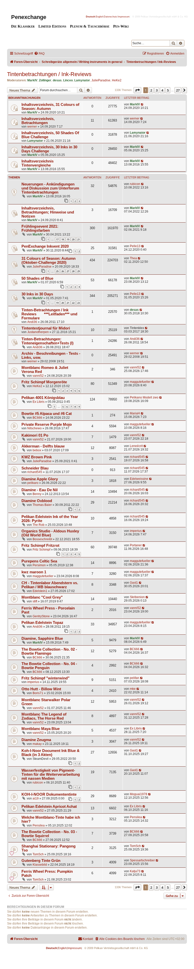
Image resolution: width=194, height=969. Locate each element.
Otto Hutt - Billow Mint (41, 689)
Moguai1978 (138, 794)
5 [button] (168, 90)
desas (57, 80)
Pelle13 (135, 246)
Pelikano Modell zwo (144, 397)
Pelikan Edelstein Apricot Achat (49, 807)
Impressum (124, 16)
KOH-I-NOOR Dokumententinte (49, 794)
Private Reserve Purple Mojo (46, 424)
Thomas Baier (42, 505)
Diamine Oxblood (36, 501)
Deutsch (90, 16)
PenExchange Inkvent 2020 (45, 246)
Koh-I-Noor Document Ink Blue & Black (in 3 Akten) (50, 753)
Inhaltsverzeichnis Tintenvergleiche (37, 163)
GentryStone (41, 616)
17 (57, 239)
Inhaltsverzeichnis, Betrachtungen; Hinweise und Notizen (47, 212)
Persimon (39, 565)
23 (78, 302)
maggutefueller (140, 382)
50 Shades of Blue (37, 278)
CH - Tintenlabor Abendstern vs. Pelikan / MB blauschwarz (49, 585)
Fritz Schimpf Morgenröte (44, 382)
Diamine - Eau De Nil (39, 490)
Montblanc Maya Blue (40, 729)
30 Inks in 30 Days (37, 294)
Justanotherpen (38, 332)
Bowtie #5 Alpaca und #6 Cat (46, 414)
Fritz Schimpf (41, 549)
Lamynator (82, 80)
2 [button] (151, 90)
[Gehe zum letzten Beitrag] (142, 104)
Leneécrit (136, 446)
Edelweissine (139, 479)
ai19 (36, 798)
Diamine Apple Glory (39, 479)
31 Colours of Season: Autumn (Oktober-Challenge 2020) (48, 260)
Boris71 (38, 693)
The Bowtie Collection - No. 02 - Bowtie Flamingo (49, 651)
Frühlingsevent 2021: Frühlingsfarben (39, 228)
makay (37, 744)
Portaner (136, 545)
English (99, 16)
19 (68, 239)
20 (73, 239)
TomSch (38, 854)
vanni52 (38, 375)
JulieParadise (100, 80)
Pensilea (39, 825)
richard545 (137, 457)
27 (68, 271)
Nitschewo (34, 428)
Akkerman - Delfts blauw (43, 446)
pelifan (134, 678)
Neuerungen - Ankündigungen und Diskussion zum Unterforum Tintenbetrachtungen (50, 188)
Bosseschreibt (42, 539)
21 (78, 239)
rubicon (135, 184)
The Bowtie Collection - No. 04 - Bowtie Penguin (49, 666)
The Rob (38, 525)
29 (78, 271)
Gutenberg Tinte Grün (40, 861)
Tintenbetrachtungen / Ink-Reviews (49, 74)
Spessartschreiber (142, 860)
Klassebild (40, 864)
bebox (37, 450)
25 (57, 271)
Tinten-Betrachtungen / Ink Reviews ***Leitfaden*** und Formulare (49, 314)
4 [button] (162, 90)
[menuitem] (39, 53)
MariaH (135, 413)
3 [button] (157, 90)
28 (73, 271)
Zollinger (45, 80)
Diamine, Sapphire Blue (42, 638)
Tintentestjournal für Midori (45, 328)
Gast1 (134, 582)
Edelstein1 (40, 591)
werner (32, 126)
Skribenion (137, 597)
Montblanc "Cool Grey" (42, 597)
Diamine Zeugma (36, 740)
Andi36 (32, 322)
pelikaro (32, 483)
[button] (137, 90)
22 (73, 302)
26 (62, 271)
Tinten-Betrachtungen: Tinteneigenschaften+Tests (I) (47, 341)
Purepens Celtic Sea (39, 561)
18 (62, 239)
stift (35, 601)
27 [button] (178, 90)
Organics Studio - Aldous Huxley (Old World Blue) (50, 533)
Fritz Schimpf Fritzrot (40, 545)
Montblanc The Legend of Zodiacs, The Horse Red (43, 716)
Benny (37, 494)
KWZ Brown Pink (36, 457)
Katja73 (135, 871)
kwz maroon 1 (33, 572)
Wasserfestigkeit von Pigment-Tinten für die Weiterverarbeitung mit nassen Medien (50, 774)
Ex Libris (38, 402)
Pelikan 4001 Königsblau (43, 398)
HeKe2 (117, 80)
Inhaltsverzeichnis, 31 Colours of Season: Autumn (50, 107)
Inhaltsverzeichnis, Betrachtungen (38, 121)
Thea (133, 258)
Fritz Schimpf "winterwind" (45, 678)
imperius (136, 531)
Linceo (68, 80)
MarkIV (32, 80)
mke (133, 689)
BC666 (37, 417)
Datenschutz (110, 16)
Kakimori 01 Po (34, 435)
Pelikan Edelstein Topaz (42, 623)
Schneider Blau (34, 468)
